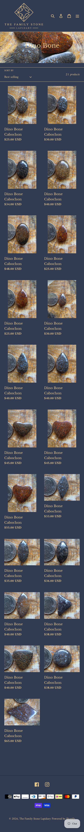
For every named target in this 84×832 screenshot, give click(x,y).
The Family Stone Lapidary (35, 818)
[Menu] (77, 15)
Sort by (8, 71)
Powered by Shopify (63, 818)
